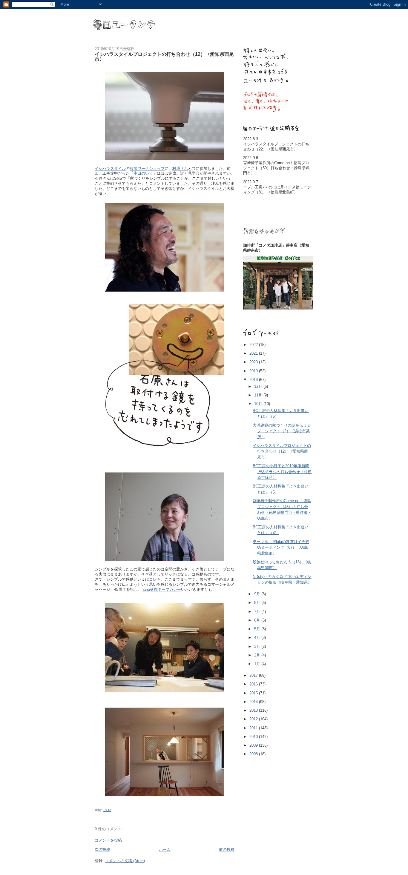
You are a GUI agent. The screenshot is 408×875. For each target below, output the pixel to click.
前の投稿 (226, 849)
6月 (257, 620)
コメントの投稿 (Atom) (125, 861)
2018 (254, 379)
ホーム (165, 849)
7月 (257, 611)
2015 (254, 693)
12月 (258, 386)
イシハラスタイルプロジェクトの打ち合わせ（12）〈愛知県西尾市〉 (282, 451)
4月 (257, 637)
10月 (258, 404)
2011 (254, 728)
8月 (257, 602)
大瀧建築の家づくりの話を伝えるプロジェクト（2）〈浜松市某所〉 (282, 431)
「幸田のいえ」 (143, 173)
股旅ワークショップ (147, 168)
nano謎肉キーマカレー (161, 589)
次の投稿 (102, 849)
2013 (254, 710)
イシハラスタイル (110, 168)
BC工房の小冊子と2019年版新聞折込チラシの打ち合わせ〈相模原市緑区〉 (282, 472)
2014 (254, 701)
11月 (258, 395)
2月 (257, 655)
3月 (257, 646)
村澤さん (180, 168)
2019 (254, 371)
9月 (257, 594)
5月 (257, 629)
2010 (254, 736)
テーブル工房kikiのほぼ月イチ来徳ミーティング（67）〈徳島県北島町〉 (281, 547)
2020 (254, 362)
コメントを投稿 (108, 840)
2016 (254, 684)
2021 (254, 353)
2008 (254, 754)
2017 (254, 675)
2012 (254, 719)
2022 (254, 344)
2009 (254, 745)
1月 (257, 664)
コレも (155, 579)
